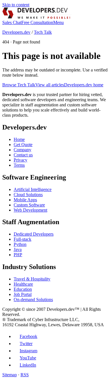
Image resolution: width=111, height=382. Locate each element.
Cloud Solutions (28, 194)
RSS (24, 374)
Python (20, 244)
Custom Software (29, 204)
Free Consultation (37, 22)
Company (22, 149)
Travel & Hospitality (32, 278)
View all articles (49, 84)
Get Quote (23, 144)
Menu (58, 22)
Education (23, 289)
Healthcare (23, 284)
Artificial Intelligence (33, 189)
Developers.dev (16, 32)
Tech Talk (43, 32)
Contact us (23, 154)
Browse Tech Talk (18, 84)
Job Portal (23, 294)
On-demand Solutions (33, 299)
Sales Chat (11, 22)
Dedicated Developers (34, 234)
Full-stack (22, 239)
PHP (18, 254)
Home (19, 139)
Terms (19, 165)
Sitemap (9, 374)
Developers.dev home (83, 84)
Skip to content (15, 4)
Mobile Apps (25, 199)
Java (18, 249)
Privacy (20, 160)
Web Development (30, 210)
